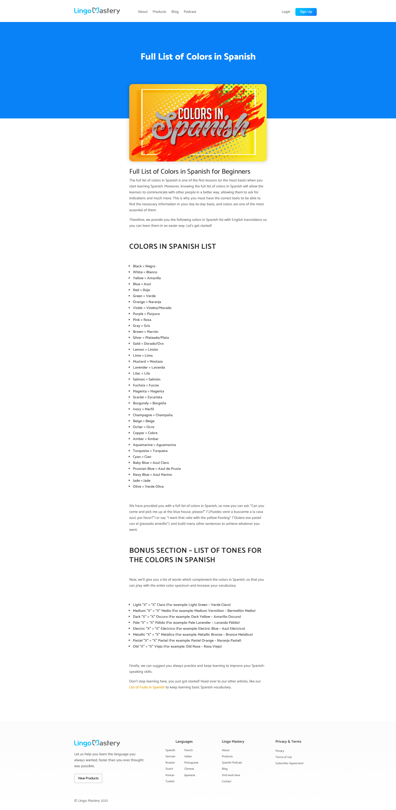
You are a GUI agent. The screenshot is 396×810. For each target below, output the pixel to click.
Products (159, 12)
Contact (226, 781)
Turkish (169, 781)
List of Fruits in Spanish (147, 687)
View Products (88, 778)
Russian (170, 762)
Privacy (279, 751)
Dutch (169, 768)
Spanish (170, 750)
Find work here (231, 775)
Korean (169, 775)
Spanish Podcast (232, 762)
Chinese (189, 768)
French (188, 750)
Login (286, 12)
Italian (188, 756)
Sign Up (306, 12)
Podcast (190, 12)
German (170, 756)
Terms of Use (283, 757)
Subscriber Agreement (289, 763)
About (143, 12)
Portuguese (191, 762)
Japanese (189, 775)
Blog (175, 12)
